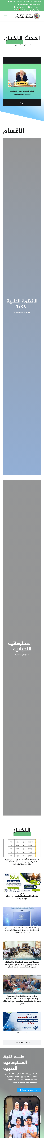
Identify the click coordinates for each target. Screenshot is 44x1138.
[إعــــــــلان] (22, 1021)
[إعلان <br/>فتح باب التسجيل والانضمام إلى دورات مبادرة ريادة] (22, 882)
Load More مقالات (22, 1043)
